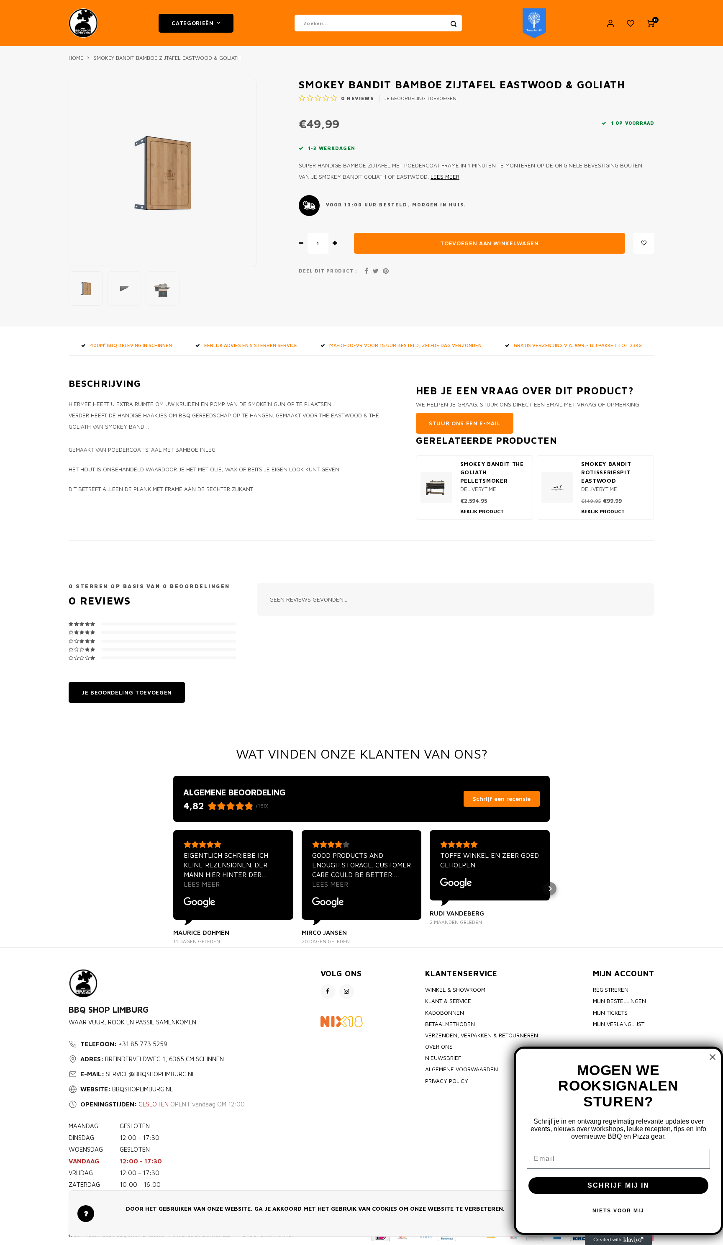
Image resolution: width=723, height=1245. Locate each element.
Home (76, 58)
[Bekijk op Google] (199, 902)
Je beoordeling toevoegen (420, 98)
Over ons (439, 1046)
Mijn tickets (610, 1012)
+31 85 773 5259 (142, 1043)
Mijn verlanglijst (618, 1024)
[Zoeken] (453, 23)
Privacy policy (446, 1081)
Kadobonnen (444, 1012)
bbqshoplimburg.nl (142, 1089)
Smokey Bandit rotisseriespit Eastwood (606, 472)
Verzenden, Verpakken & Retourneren (481, 1035)
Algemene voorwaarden (461, 1069)
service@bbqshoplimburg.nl (150, 1074)
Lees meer (445, 176)
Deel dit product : (328, 270)
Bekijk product (482, 511)
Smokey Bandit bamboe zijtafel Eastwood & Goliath (167, 58)
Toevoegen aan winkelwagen (489, 243)
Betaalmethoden (450, 1024)
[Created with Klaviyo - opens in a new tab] (618, 1240)
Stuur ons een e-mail (464, 423)
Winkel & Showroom (455, 989)
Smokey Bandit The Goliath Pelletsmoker (492, 472)
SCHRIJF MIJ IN (618, 1185)
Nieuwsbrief (443, 1058)
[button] (173, 888)
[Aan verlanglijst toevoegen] (643, 243)
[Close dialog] (712, 1057)
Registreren (610, 989)
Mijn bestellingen (619, 1001)
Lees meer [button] (202, 884)
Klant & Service (448, 1001)
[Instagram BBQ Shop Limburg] (346, 991)
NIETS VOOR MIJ (618, 1211)
